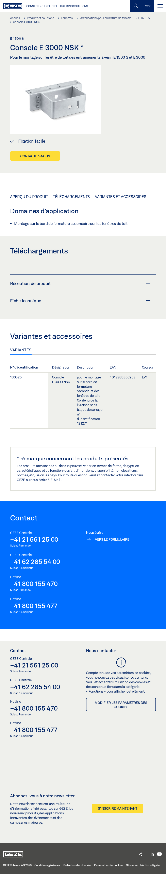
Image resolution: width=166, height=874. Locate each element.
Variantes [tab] (21, 350)
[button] (140, 854)
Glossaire (131, 865)
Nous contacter (101, 650)
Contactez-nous (35, 156)
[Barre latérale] (148, 6)
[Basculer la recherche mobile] (136, 6)
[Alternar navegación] (160, 6)
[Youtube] (159, 854)
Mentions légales (150, 865)
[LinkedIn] (152, 854)
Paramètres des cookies (108, 865)
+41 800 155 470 (33, 583)
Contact (18, 650)
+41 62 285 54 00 (35, 561)
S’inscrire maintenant (117, 808)
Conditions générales (47, 865)
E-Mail (55, 480)
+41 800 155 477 (33, 605)
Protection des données (77, 865)
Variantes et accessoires (120, 196)
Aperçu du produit (29, 196)
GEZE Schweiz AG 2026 (17, 865)
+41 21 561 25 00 (34, 539)
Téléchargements (71, 196)
